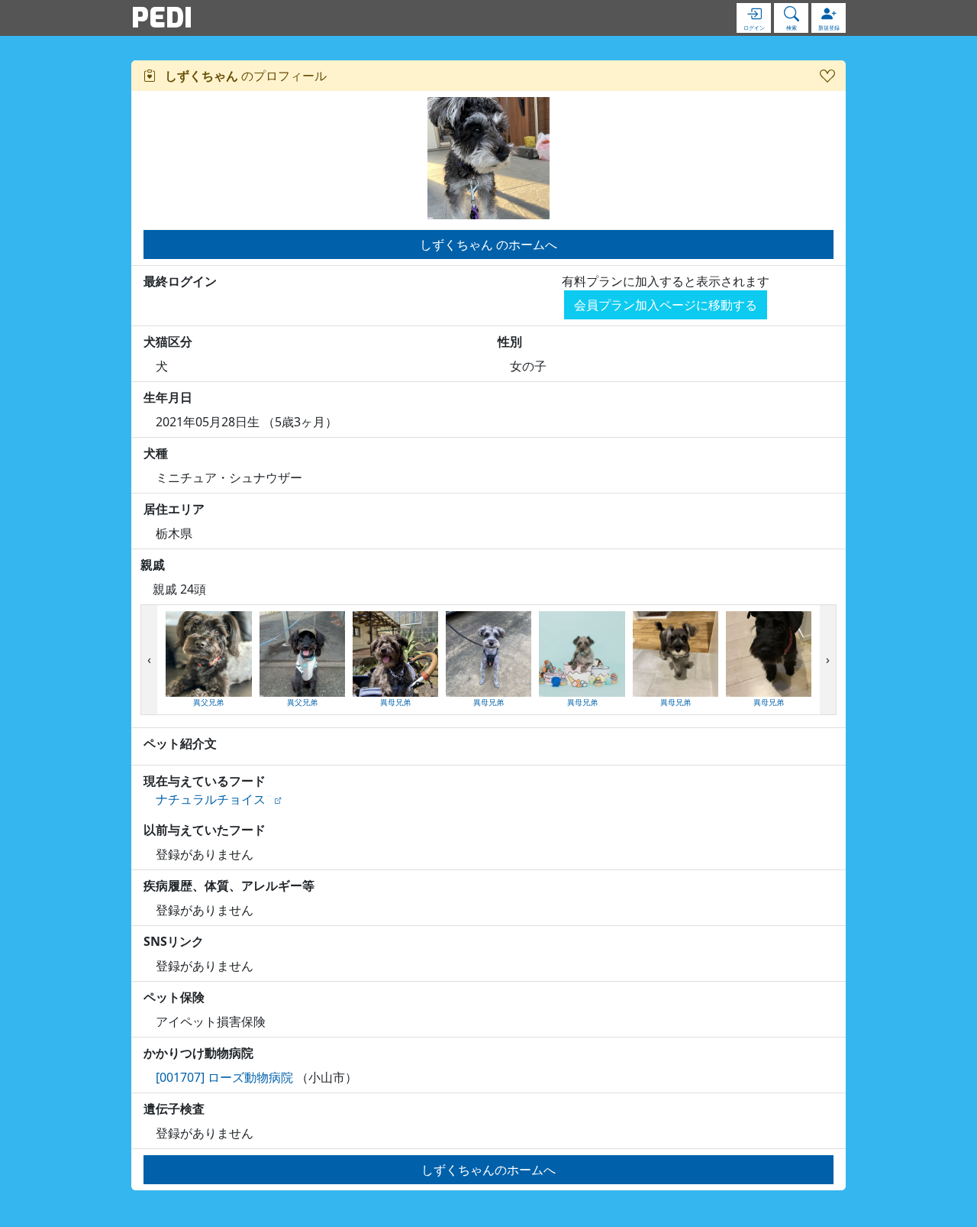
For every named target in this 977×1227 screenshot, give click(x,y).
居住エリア (174, 508)
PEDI (161, 17)
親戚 (152, 564)
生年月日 (167, 397)
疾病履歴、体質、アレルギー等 (228, 885)
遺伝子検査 (174, 1108)
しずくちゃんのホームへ (488, 1169)
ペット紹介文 (180, 743)
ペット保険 (174, 997)
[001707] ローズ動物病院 (224, 1077)
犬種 (155, 453)
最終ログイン (180, 281)
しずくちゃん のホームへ (488, 244)
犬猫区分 (167, 341)
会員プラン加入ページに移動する (665, 304)
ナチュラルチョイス (211, 799)
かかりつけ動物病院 (198, 1052)
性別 (510, 341)
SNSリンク (173, 941)
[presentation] (149, 660)
